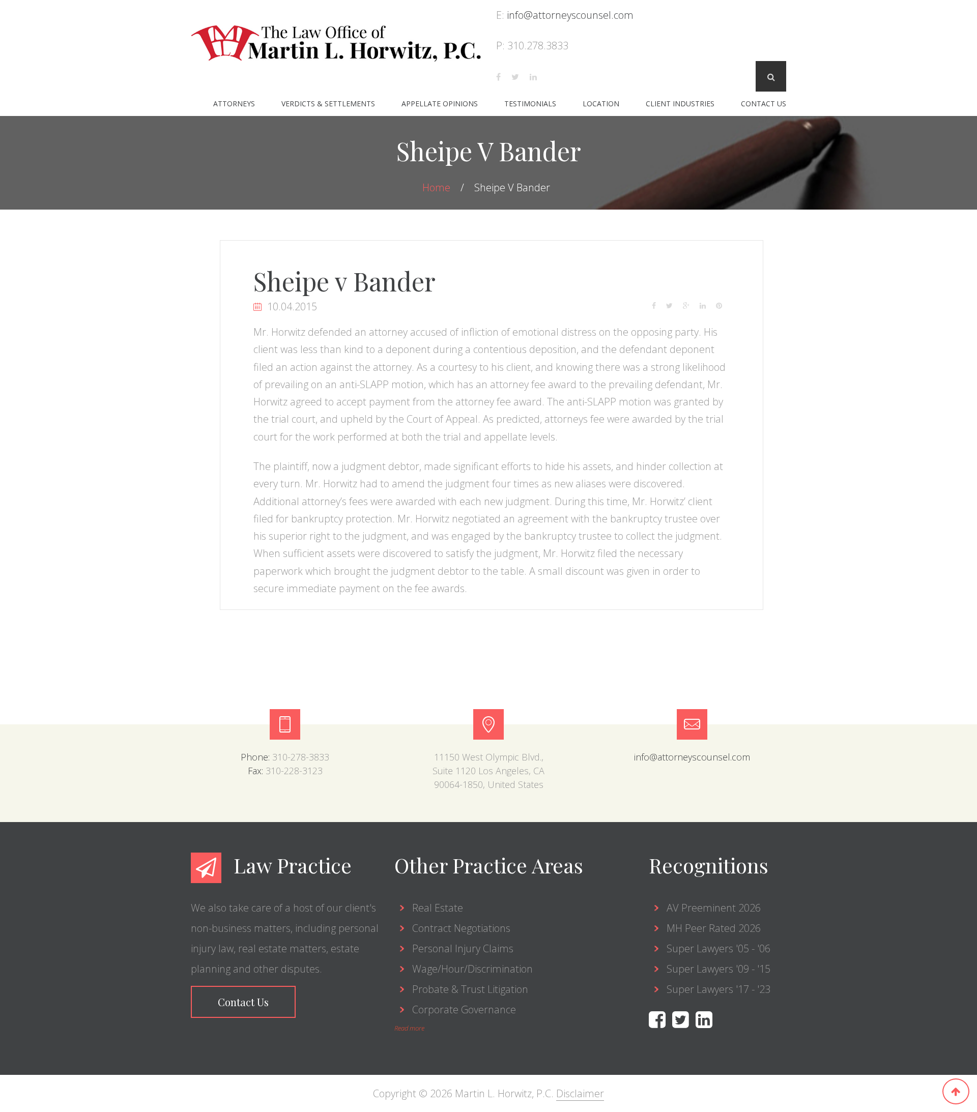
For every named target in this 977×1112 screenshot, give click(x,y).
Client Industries (680, 103)
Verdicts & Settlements (328, 103)
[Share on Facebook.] (659, 304)
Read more (409, 1028)
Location (601, 103)
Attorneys (234, 103)
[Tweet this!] (674, 304)
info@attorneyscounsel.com (570, 15)
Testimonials (530, 103)
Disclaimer (580, 1093)
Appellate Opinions (439, 103)
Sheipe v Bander (344, 281)
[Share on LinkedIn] (708, 304)
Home (437, 187)
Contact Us (763, 103)
